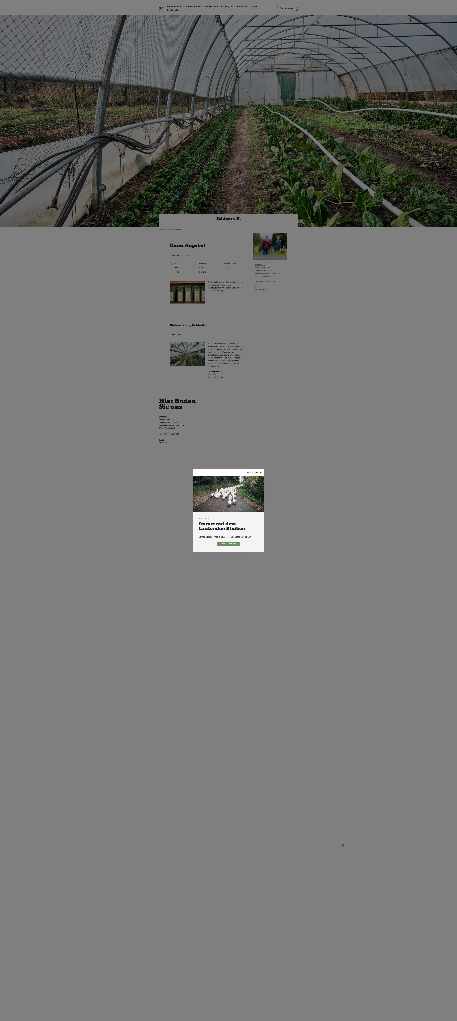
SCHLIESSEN (254, 472)
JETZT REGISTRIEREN (228, 544)
